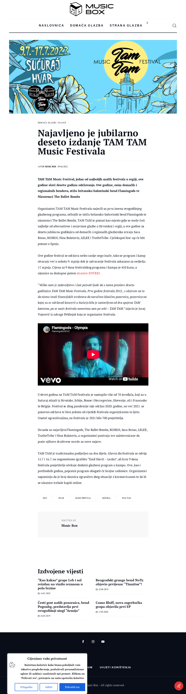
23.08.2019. (103, 589)
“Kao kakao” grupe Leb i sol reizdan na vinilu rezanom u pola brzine (60, 584)
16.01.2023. (46, 593)
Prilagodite (26, 687)
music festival (83, 498)
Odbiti (48, 687)
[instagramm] (93, 641)
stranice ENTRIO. (89, 273)
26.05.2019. (46, 616)
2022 (45, 498)
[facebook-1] (83, 641)
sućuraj (106, 498)
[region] (47, 673)
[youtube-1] (102, 641)
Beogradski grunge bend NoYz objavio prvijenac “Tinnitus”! (119, 582)
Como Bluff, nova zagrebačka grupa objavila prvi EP (119, 605)
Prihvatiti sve (72, 687)
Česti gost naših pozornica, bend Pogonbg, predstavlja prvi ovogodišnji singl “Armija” (63, 607)
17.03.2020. (103, 612)
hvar (61, 498)
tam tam (126, 498)
